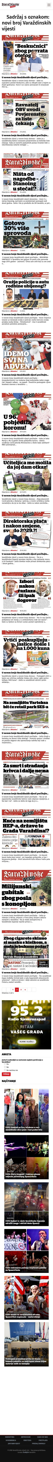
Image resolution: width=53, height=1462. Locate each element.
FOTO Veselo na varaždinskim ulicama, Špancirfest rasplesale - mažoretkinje (23, 1315)
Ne (7, 1067)
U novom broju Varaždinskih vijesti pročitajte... (25, 77)
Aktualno (14, 74)
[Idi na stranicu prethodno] (8, 990)
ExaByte (26, 1452)
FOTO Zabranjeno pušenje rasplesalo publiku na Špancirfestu (26, 1269)
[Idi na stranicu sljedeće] (29, 990)
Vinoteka (27, 1440)
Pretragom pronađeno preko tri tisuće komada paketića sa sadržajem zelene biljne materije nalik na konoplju (26, 1361)
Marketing (9, 1437)
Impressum (25, 1437)
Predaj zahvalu (38, 1444)
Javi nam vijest (14, 1444)
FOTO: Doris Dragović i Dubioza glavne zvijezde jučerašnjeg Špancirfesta (23, 1175)
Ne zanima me (12, 1070)
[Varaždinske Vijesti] (10, 4)
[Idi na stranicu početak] (4, 990)
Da (7, 1064)
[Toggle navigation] (49, 5)
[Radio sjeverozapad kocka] (26, 1024)
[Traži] (32, 5)
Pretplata (43, 1440)
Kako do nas (42, 1437)
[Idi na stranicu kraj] (34, 990)
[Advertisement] (26, 1398)
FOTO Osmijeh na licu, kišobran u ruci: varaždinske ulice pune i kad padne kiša (24, 1128)
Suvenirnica (11, 1440)
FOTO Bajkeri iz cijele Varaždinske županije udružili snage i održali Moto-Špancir (25, 1222)
